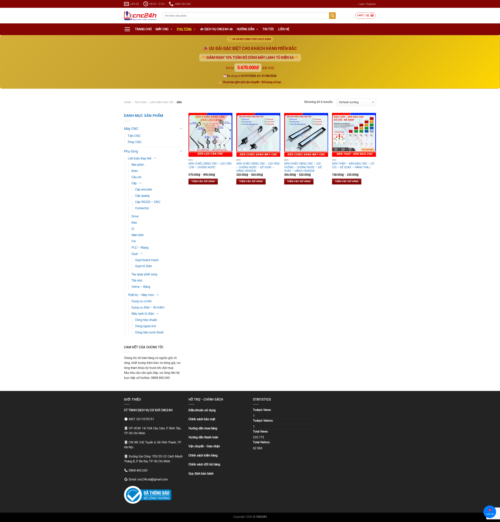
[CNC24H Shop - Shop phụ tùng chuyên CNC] (140, 15)
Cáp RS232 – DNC (147, 202)
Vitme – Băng (140, 287)
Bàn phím (137, 165)
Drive (135, 216)
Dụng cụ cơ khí (141, 301)
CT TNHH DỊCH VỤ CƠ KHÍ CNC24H (148, 410)
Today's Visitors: (263, 420)
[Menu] (127, 29)
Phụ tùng (184, 29)
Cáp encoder (143, 189)
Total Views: (261, 431)
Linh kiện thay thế (161, 102)
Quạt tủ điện (143, 266)
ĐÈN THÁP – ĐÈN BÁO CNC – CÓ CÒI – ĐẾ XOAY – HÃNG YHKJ (353, 165)
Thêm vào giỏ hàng (203, 181)
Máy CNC (162, 29)
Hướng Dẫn (245, 29)
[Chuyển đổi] (181, 128)
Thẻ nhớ (136, 280)
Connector (142, 208)
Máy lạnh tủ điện (142, 314)
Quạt (134, 254)
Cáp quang (142, 196)
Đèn (134, 222)
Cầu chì (136, 177)
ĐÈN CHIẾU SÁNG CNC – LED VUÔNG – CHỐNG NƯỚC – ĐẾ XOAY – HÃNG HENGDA (303, 167)
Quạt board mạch (147, 260)
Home (127, 102)
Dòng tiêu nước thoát (149, 332)
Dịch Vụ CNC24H (216, 29)
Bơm (134, 171)
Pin (133, 241)
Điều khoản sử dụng (202, 410)
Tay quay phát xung (144, 274)
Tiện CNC (134, 136)
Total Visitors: (262, 442)
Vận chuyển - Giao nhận (204, 446)
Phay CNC (135, 142)
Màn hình (137, 235)
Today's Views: (262, 410)
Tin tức (268, 29)
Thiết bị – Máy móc (141, 295)
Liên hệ (283, 29)
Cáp (134, 183)
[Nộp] (332, 15)
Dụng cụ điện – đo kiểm (147, 307)
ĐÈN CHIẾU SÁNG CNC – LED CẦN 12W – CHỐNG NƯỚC (209, 165)
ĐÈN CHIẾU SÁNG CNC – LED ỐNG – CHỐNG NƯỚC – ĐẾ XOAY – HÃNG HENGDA (258, 167)
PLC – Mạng (139, 247)
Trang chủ (143, 29)
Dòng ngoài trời (145, 326)
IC (132, 229)
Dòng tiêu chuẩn (146, 320)
